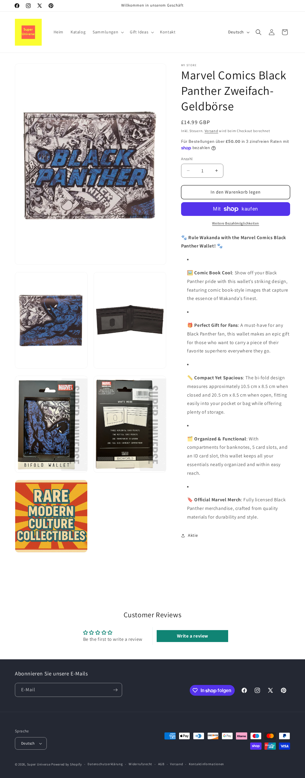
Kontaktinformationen (206, 764)
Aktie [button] (193, 535)
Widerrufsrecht (140, 764)
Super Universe (39, 764)
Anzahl (186, 158)
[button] (107, 32)
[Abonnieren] (115, 690)
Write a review (192, 636)
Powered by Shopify (66, 764)
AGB (161, 764)
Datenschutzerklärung (105, 764)
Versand (211, 131)
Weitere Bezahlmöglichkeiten (235, 223)
